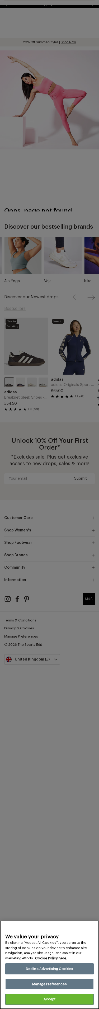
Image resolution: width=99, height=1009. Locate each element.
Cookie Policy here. (51, 958)
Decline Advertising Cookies (49, 968)
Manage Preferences (49, 984)
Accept (50, 999)
